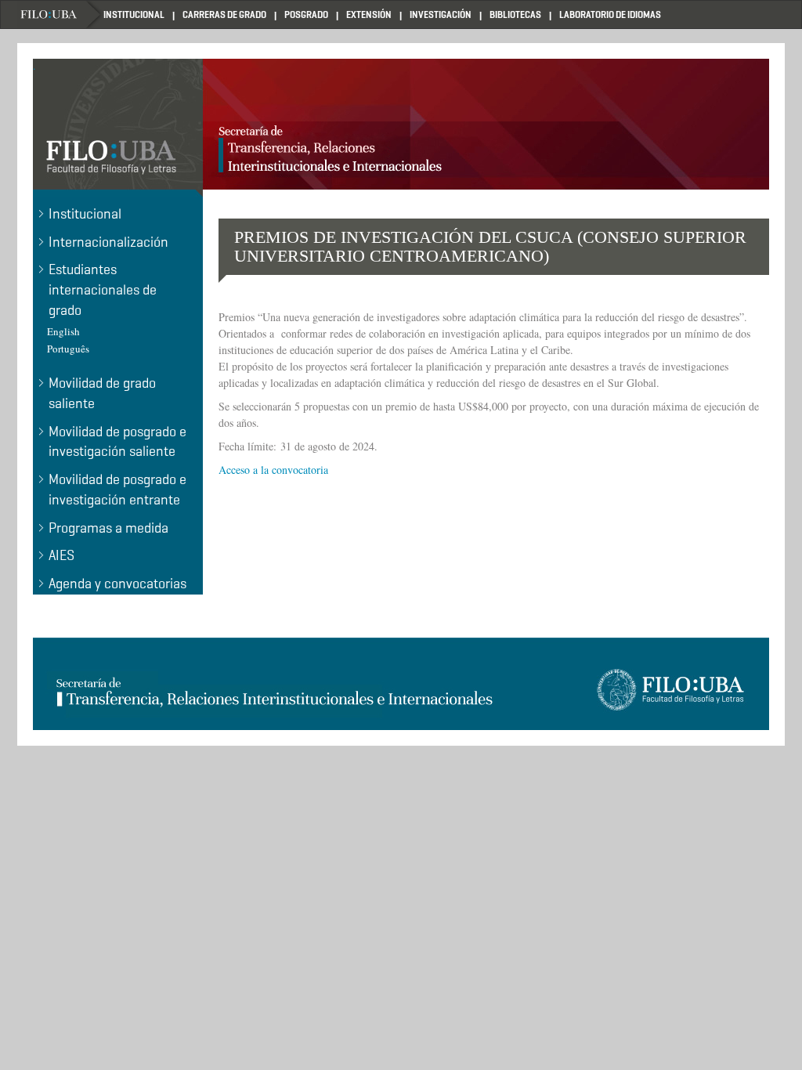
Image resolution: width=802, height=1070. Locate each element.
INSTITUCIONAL (133, 14)
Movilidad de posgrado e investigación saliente (117, 442)
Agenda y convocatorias (117, 583)
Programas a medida (108, 528)
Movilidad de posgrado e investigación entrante (117, 489)
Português (68, 349)
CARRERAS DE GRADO (224, 14)
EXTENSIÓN (369, 14)
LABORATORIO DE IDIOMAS (610, 14)
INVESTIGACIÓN (440, 14)
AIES (61, 555)
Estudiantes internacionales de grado (103, 289)
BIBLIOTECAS (515, 14)
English (63, 331)
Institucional (85, 213)
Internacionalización (108, 242)
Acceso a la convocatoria (273, 469)
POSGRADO (306, 14)
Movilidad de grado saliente (102, 393)
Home (60, 14)
